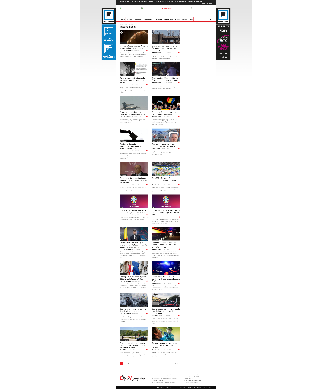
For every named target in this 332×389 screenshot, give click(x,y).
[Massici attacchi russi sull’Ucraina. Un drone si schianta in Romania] (134, 37)
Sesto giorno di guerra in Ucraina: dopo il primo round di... (133, 310)
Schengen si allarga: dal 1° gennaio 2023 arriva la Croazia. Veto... (134, 278)
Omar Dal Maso (156, 148)
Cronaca (122, 1)
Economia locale (136, 1)
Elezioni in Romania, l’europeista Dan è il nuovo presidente (165, 113)
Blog (172, 1)
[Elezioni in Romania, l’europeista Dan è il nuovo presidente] (166, 103)
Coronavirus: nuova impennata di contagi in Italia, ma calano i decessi (165, 345)
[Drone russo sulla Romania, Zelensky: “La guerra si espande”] (134, 103)
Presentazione (160, 387)
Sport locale (144, 1)
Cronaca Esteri (123, 43)
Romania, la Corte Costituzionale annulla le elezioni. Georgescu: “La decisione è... (133, 180)
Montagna (162, 1)
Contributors (183, 387)
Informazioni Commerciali (200, 387)
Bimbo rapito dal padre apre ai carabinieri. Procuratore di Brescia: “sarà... (166, 279)
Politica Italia (123, 239)
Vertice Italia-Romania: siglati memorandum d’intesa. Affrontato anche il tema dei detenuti (133, 245)
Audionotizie (199, 1)
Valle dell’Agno (138, 19)
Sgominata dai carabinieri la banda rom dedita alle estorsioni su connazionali (166, 311)
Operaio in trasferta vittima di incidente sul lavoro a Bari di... (164, 145)
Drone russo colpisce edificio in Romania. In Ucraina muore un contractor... (164, 48)
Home (121, 24)
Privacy (210, 387)
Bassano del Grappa (157, 141)
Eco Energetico (182, 1)
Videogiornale (191, 1)
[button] (210, 19)
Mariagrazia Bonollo (157, 315)
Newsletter (168, 387)
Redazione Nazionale (125, 50)
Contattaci (190, 387)
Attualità (127, 1)
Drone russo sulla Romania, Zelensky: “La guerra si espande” (133, 113)
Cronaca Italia (155, 239)
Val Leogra (129, 19)
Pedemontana (158, 19)
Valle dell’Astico (168, 19)
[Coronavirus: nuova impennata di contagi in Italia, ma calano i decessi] (166, 334)
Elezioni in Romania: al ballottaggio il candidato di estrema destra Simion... (130, 146)
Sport (121, 75)
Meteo (168, 1)
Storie (176, 1)
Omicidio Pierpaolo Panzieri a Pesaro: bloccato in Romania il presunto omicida (164, 245)
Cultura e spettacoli (154, 1)
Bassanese (184, 19)
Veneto (191, 19)
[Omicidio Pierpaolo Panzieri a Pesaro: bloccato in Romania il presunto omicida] (166, 233)
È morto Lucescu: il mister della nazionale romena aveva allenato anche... (133, 80)
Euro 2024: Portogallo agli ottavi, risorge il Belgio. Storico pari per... (133, 211)
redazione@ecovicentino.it (197, 380)
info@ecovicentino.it (195, 382)
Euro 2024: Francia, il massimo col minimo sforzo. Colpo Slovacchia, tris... (166, 212)
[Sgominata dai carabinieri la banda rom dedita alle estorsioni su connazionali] (166, 300)
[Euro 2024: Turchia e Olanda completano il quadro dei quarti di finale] (166, 169)
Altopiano (177, 19)
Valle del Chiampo (148, 19)
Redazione (175, 387)
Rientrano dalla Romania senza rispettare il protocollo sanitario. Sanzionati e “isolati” (133, 345)
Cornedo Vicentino (124, 340)
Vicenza (123, 19)
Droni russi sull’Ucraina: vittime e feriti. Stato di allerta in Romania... (165, 79)
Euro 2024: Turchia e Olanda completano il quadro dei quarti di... (164, 180)
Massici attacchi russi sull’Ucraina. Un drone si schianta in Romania (134, 47)
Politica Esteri (155, 109)
